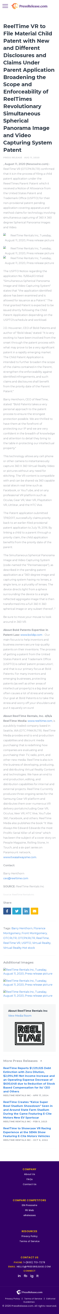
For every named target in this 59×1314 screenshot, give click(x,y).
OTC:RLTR (10, 938)
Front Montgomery (34, 933)
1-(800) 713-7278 (34, 1262)
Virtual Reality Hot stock (19, 947)
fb (25, 1276)
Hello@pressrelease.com (34, 1266)
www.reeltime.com (40, 720)
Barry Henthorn (21, 928)
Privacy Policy (29, 1236)
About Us (29, 1174)
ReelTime (42, 938)
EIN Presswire (29, 1205)
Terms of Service (29, 1241)
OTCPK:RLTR (26, 938)
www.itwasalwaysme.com (19, 857)
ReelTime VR (11, 943)
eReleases (29, 1215)
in (19, 1276)
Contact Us (29, 1184)
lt (37, 1276)
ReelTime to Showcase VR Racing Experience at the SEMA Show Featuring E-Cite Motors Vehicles (27, 1132)
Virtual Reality (41, 943)
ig (31, 1276)
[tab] (29, 1060)
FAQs (30, 1179)
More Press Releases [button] (21, 1061)
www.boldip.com (31, 634)
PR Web (29, 1210)
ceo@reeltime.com (15, 878)
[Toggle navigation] (5, 6)
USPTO (26, 943)
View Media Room (19, 1015)
